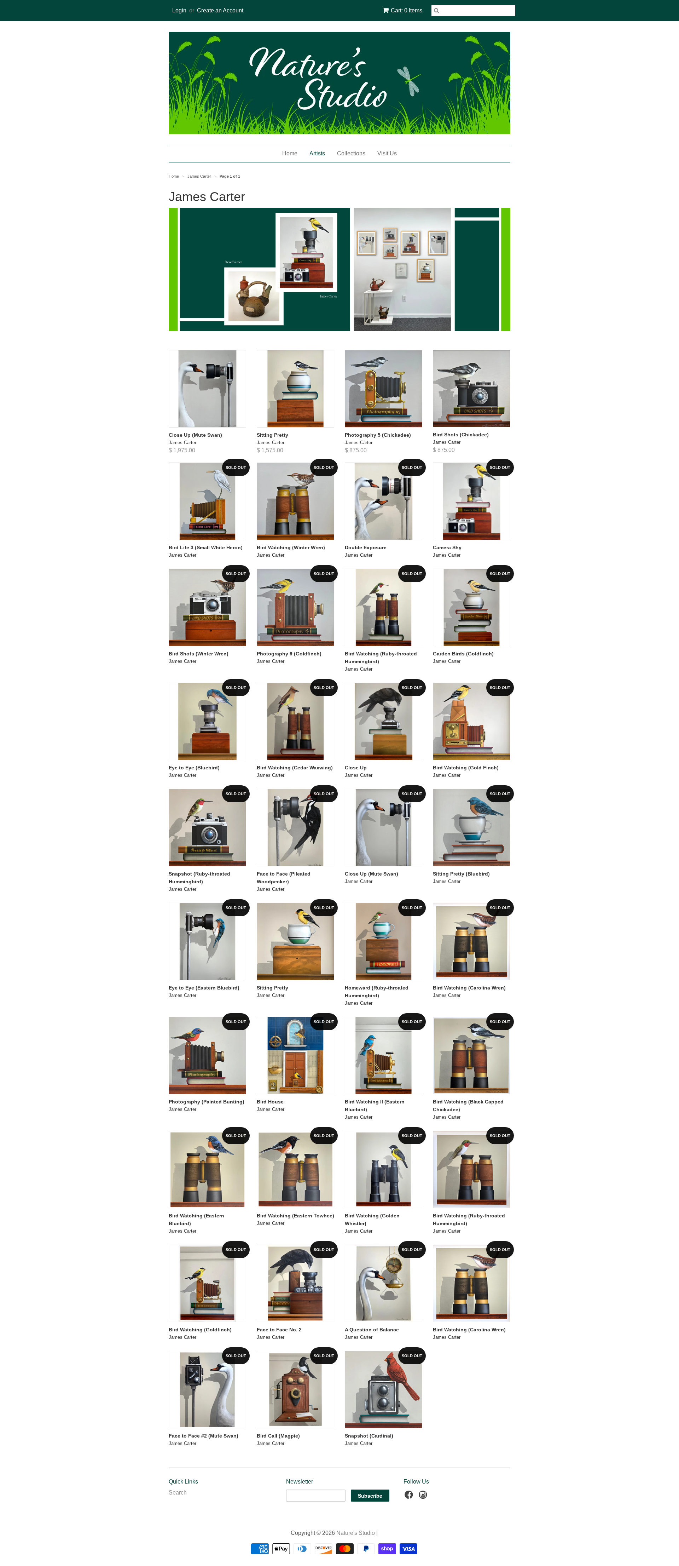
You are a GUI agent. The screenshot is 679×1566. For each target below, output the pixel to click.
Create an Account (220, 10)
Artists (317, 153)
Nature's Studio (355, 1533)
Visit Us (387, 153)
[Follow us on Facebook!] (410, 1497)
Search (178, 1493)
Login (179, 10)
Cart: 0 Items (406, 10)
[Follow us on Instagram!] (424, 1497)
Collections (351, 153)
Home (289, 153)
